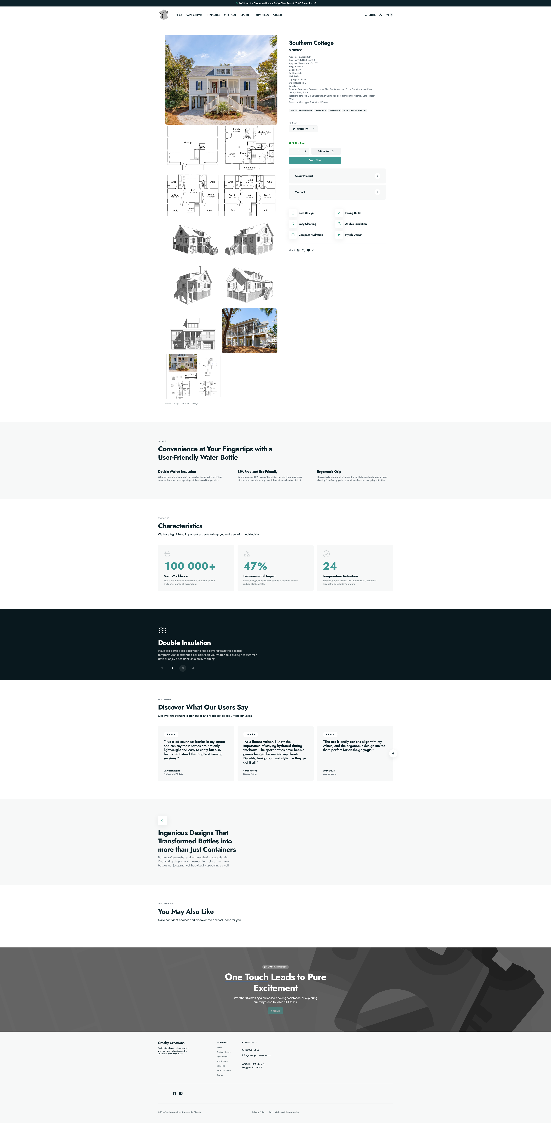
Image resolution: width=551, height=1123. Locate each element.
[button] (370, 15)
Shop (176, 403)
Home (168, 403)
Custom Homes (224, 1052)
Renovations (223, 1056)
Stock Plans (222, 1061)
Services (221, 1065)
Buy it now (315, 160)
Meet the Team (224, 1070)
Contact (220, 1075)
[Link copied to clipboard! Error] (313, 250)
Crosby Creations (173, 1112)
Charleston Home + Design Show (270, 3)
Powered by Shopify (191, 1112)
